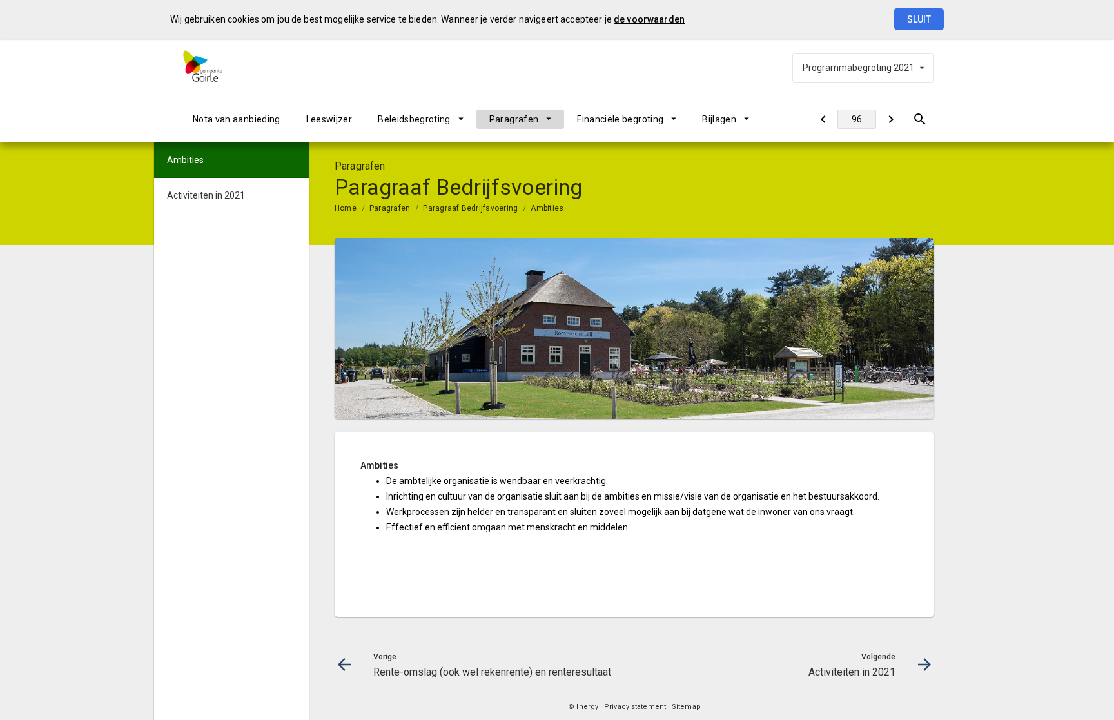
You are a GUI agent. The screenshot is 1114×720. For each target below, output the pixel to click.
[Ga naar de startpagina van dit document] (212, 67)
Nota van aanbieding (236, 119)
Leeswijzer (329, 119)
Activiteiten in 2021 (206, 195)
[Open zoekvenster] (919, 119)
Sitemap (686, 707)
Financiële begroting (620, 119)
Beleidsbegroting (414, 119)
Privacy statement (635, 707)
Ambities (547, 208)
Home (346, 208)
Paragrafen (514, 119)
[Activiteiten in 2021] (890, 119)
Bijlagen (719, 119)
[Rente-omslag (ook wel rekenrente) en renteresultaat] (822, 119)
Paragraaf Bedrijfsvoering (470, 208)
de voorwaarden (649, 19)
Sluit (919, 19)
